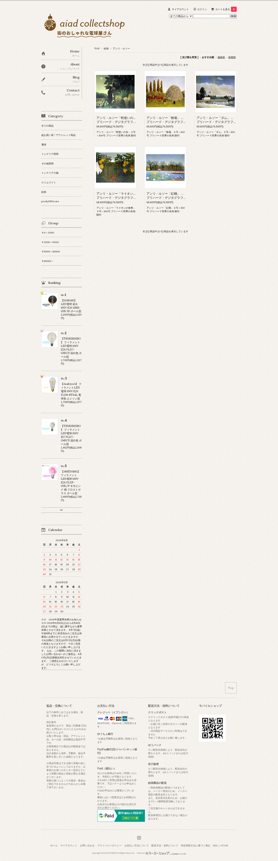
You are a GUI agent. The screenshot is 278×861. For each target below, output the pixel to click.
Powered (141, 853)
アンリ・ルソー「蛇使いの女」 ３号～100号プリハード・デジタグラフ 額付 (126, 120)
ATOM (224, 845)
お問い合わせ (87, 845)
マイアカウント (180, 9)
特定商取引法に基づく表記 (195, 845)
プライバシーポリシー (109, 845)
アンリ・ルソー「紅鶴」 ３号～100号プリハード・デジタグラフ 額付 (172, 196)
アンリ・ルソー (121, 48)
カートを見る (225, 9)
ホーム (54, 845)
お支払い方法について (136, 845)
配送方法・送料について (164, 845)
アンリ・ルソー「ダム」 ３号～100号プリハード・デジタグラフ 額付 (222, 120)
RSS (215, 845)
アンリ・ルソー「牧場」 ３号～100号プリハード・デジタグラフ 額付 (172, 120)
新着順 (232, 57)
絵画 (106, 48)
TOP (97, 48)
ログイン (202, 9)
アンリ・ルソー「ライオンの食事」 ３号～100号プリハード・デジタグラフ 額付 (129, 196)
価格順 (221, 57)
